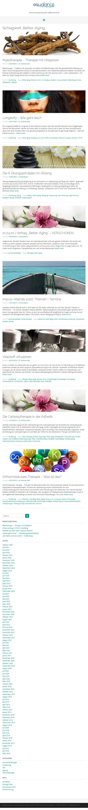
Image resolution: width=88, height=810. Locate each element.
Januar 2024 (7, 589)
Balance (30, 195)
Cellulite (77, 437)
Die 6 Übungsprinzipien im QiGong (27, 173)
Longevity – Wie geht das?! (22, 118)
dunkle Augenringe (25, 439)
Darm (39, 80)
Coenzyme (57, 499)
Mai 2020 (6, 676)
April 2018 (6, 735)
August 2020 (7, 668)
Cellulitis (5, 439)
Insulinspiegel (53, 138)
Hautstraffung (59, 439)
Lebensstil (61, 138)
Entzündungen (61, 379)
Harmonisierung (63, 195)
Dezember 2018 (8, 715)
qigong (19, 195)
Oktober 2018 (8, 720)
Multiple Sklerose (58, 501)
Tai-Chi (80, 138)
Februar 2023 (7, 606)
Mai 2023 (6, 599)
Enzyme (64, 499)
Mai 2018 (6, 733)
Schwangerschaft (19, 503)
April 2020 (6, 679)
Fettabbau (51, 439)
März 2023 (6, 604)
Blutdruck (34, 80)
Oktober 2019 (8, 692)
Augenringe (42, 437)
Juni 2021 (6, 643)
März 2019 (6, 707)
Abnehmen (41, 319)
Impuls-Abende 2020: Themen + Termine (32, 299)
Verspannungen (27, 198)
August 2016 (7, 746)
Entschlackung (63, 319)
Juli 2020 (6, 671)
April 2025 (6, 552)
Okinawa (74, 138)
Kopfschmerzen (74, 195)
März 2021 (6, 650)
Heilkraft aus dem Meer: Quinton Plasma (17, 531)
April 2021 (6, 648)
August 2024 (7, 571)
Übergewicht (6, 82)
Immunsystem (18, 381)
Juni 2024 (6, 576)
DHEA (46, 138)
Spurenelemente (30, 503)
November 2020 (8, 661)
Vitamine (38, 503)
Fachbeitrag (12, 80)
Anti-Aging (30, 253)
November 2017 (8, 743)
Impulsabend (80, 319)
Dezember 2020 (8, 658)
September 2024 (9, 568)
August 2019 (7, 697)
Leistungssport (20, 501)
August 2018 (7, 725)
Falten (34, 439)
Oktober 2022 (8, 617)
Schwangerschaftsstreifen (23, 441)
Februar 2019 (7, 710)
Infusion (26, 381)
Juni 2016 (6, 751)
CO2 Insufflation (13, 439)
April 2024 (6, 581)
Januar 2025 (7, 558)
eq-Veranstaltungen (15, 253)
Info (4, 767)
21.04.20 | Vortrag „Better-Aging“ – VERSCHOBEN (38, 233)
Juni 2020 (6, 674)
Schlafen (5, 321)
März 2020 (6, 681)
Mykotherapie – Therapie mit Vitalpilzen (31, 60)
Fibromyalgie (71, 499)
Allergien (25, 379)
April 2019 (6, 704)
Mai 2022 (6, 622)
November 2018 (8, 717)
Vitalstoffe (48, 381)
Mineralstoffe (41, 501)
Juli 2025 (6, 547)
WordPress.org (8, 789)
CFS (52, 499)
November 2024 (8, 563)
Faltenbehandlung (41, 439)
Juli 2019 (6, 699)
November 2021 (8, 632)
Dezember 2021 (8, 630)
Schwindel (18, 198)
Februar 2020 (7, 684)
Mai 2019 (6, 702)
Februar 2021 (7, 653)
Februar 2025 (7, 555)
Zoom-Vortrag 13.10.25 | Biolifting (15, 528)
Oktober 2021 (8, 635)
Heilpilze (53, 80)
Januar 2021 (7, 656)
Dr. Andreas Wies (24, 64)
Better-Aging (26, 80)
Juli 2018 (6, 728)
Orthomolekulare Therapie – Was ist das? (32, 477)
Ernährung (71, 319)
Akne (23, 437)
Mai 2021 (6, 645)
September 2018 (9, 722)
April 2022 (6, 625)
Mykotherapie (72, 80)
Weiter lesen (44, 75)
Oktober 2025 (8, 545)
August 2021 (7, 640)
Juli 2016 (6, 748)
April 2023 (6, 601)
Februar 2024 (7, 586)
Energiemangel (52, 379)
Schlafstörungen (8, 503)
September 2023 (9, 591)
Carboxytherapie (69, 437)
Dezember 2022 (8, 612)
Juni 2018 (6, 730)
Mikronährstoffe (35, 381)
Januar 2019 (7, 712)
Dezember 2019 (8, 689)
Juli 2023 (6, 594)
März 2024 (6, 583)
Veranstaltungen (27, 319)
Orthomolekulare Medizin (72, 501)
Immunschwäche (62, 80)
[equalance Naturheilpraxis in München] (44, 3)
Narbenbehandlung (9, 441)
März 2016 (6, 753)
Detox (56, 319)
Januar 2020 (7, 686)
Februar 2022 (7, 627)
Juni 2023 (6, 596)
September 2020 (9, 666)
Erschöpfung (46, 80)
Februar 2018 (7, 738)
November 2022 (8, 614)
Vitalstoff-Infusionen (17, 357)
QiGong (11, 198)
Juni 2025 (6, 550)
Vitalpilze (14, 82)
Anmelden (6, 782)
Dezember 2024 (8, 560)
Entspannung (53, 195)
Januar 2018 (7, 740)
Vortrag (11, 321)
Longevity (68, 138)
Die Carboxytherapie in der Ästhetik (28, 417)
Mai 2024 (6, 578)
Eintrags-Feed (7, 784)
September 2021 (9, 637)
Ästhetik (35, 437)
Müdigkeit (6, 198)
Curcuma (41, 138)
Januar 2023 (7, 609)
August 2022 (7, 619)
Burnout (39, 379)
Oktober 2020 (8, 663)
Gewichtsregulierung (9, 501)
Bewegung (34, 138)
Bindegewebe (59, 437)
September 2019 (9, 694)
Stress (79, 80)
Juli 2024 (6, 573)
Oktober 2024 (8, 565)
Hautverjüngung (70, 439)
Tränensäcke (36, 441)
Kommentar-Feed (9, 787)
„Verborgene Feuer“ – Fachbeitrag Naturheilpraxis (21, 533)
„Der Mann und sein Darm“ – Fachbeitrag (18, 536)
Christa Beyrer (23, 177)
